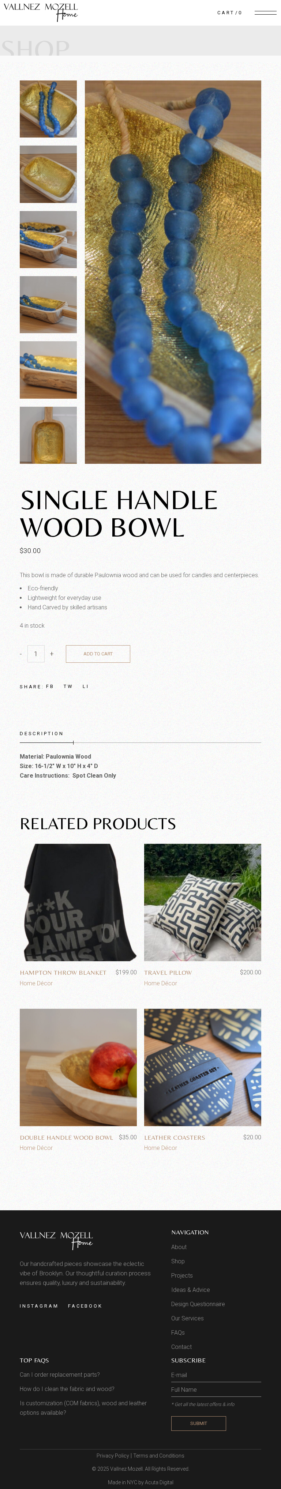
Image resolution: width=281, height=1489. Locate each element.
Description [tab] (42, 733)
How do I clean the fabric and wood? (67, 1388)
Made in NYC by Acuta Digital (140, 1482)
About (179, 1247)
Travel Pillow (168, 972)
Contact (181, 1346)
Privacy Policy (113, 1456)
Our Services (187, 1318)
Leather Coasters (174, 1137)
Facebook (85, 1306)
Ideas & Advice (190, 1289)
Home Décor (36, 983)
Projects (182, 1275)
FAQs (178, 1332)
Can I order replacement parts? (60, 1374)
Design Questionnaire (198, 1304)
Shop (178, 1261)
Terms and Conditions (158, 1456)
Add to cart (98, 654)
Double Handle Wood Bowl (66, 1137)
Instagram (39, 1306)
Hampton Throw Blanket (63, 972)
